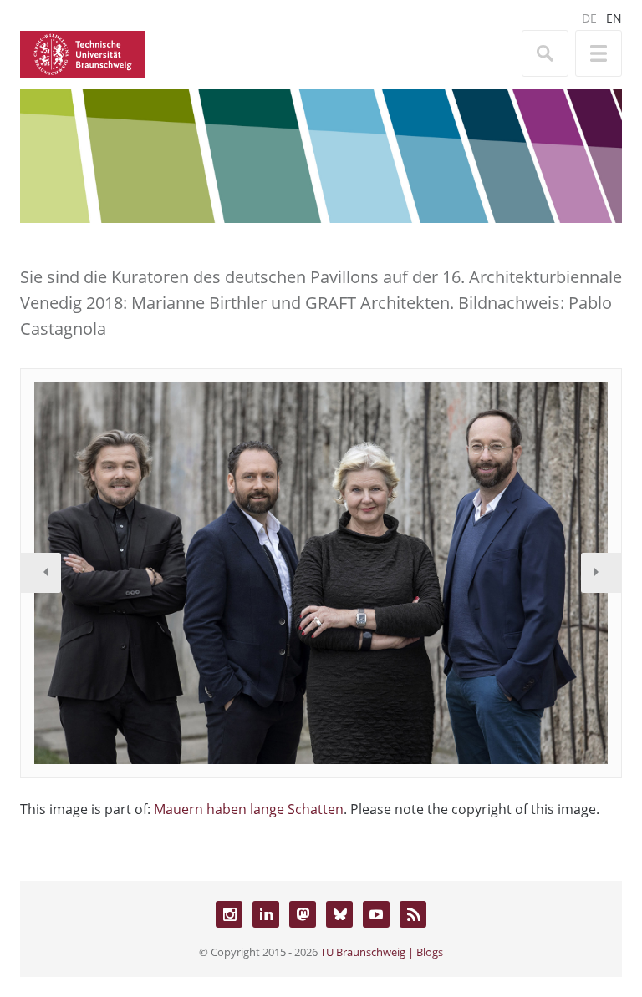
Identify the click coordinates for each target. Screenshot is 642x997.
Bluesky (339, 914)
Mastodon (302, 914)
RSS (413, 914)
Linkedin (265, 914)
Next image (601, 573)
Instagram (229, 914)
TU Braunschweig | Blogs (381, 951)
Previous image (41, 573)
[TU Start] (82, 52)
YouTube (376, 914)
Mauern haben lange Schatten (249, 809)
